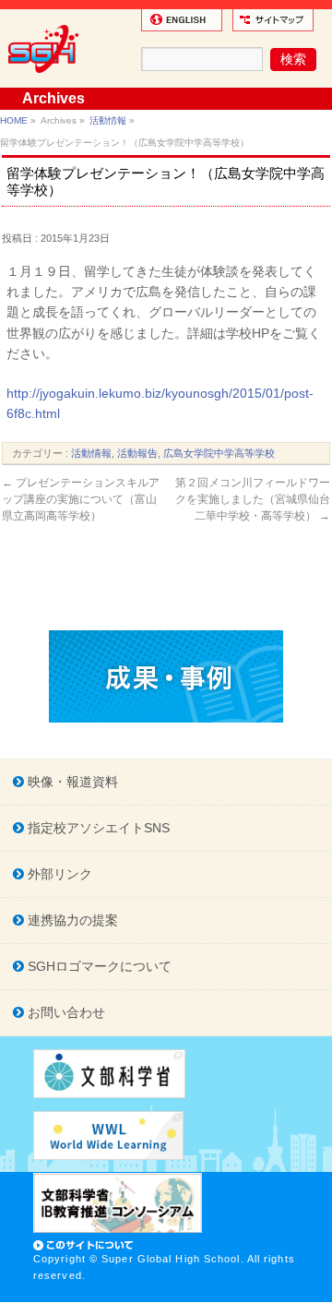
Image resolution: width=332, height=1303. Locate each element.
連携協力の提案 (71, 920)
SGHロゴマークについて (98, 966)
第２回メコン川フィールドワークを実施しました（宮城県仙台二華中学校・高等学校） (252, 499)
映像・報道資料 (71, 781)
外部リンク (58, 874)
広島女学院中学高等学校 (219, 453)
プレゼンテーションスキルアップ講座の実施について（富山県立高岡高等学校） (81, 499)
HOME (14, 120)
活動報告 (137, 453)
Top (316, 1287)
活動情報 (107, 120)
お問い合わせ (64, 1012)
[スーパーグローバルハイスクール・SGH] (46, 79)
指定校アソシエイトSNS (97, 827)
